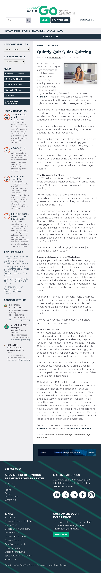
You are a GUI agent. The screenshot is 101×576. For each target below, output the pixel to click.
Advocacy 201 (18, 148)
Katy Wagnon (54, 57)
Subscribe (9, 96)
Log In (45, 20)
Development (12, 31)
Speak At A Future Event (18, 555)
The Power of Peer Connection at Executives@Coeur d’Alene (13, 290)
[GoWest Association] (50, 15)
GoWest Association (14, 74)
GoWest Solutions (55, 434)
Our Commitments (15, 544)
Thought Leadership (75, 434)
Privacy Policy (12, 548)
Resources (38, 31)
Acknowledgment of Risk (19, 521)
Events (26, 31)
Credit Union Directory (17, 529)
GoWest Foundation (16, 536)
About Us (10, 517)
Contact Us (87, 20)
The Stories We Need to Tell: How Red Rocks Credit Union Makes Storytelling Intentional (16, 259)
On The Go (52, 46)
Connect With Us (13, 90)
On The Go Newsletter (15, 79)
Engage (51, 31)
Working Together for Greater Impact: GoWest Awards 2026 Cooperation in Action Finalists (16, 271)
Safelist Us (10, 559)
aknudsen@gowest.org (20, 340)
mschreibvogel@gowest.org (18, 360)
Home (40, 46)
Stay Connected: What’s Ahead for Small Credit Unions (16, 281)
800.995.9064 (13, 469)
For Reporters (12, 532)
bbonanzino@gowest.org (19, 320)
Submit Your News (13, 85)
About (61, 31)
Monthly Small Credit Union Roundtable (20, 216)
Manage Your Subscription (11, 102)
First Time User (60, 20)
